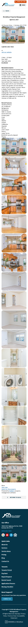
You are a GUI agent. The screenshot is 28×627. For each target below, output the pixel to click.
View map (5, 487)
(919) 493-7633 (6, 531)
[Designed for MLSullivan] (14, 622)
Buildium (11, 491)
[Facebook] (11, 535)
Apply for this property (9, 489)
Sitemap (17, 614)
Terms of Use (12, 616)
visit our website (7, 52)
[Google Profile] (3, 535)
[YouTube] (7, 535)
